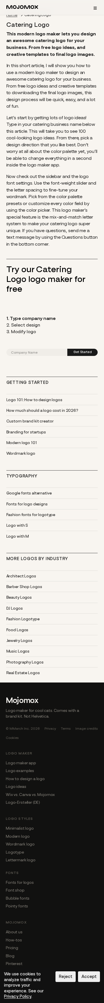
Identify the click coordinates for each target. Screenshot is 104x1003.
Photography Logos (25, 662)
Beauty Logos (19, 597)
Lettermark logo (21, 860)
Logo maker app (21, 763)
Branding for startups (26, 432)
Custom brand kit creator (30, 421)
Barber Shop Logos (24, 586)
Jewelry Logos (19, 640)
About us (14, 932)
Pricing (12, 947)
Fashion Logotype (23, 619)
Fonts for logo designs (27, 504)
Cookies (12, 738)
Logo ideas (16, 786)
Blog (10, 955)
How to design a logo (25, 778)
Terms (66, 729)
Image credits (86, 729)
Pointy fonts (17, 906)
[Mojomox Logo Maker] (22, 8)
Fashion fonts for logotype (30, 514)
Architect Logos (21, 576)
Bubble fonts (17, 898)
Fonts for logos (20, 882)
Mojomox (22, 700)
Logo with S (17, 525)
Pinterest (14, 963)
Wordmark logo (20, 453)
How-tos (14, 940)
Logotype (15, 852)
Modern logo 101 (21, 442)
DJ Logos (14, 608)
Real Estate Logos (23, 672)
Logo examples (20, 770)
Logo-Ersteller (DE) (23, 802)
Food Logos (17, 629)
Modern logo (17, 836)
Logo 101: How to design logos (34, 399)
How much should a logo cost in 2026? (42, 410)
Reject (65, 976)
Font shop (15, 890)
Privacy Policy (17, 996)
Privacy (50, 729)
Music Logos (18, 651)
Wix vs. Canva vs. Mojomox (30, 794)
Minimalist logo (20, 828)
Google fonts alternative (29, 493)
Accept (88, 976)
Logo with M (17, 536)
